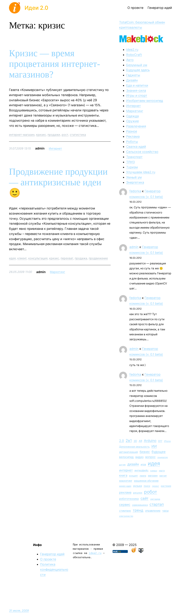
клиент (22, 258)
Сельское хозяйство (142, 152)
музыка (137, 485)
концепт (133, 475)
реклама (125, 492)
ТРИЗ (130, 162)
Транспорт (134, 157)
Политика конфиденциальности (54, 569)
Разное (131, 131)
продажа (81, 258)
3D (135, 440)
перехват (67, 258)
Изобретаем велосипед (144, 100)
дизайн (133, 464)
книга (123, 475)
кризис (41, 134)
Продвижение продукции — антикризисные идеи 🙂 (58, 182)
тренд (138, 510)
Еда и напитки (137, 85)
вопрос (150, 457)
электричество (126, 516)
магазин (153, 475)
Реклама (133, 136)
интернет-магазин (21, 134)
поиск (147, 486)
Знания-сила (136, 90)
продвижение (98, 258)
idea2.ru (132, 49)
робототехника (129, 498)
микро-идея (125, 486)
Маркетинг (57, 272)
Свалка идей (136, 146)
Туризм (132, 167)
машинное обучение (146, 480)
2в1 (129, 440)
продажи (54, 134)
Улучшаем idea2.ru (140, 172)
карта (162, 470)
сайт (144, 498)
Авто (130, 60)
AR (140, 440)
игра (143, 464)
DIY (160, 441)
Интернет (55, 148)
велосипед (126, 457)
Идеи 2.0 (36, 7)
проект (155, 486)
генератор (162, 457)
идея (12, 258)
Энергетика (135, 182)
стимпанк (125, 510)
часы (165, 510)
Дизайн (132, 80)
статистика (78, 134)
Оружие (132, 121)
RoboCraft (134, 55)
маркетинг (125, 480)
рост (65, 134)
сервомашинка (140, 505)
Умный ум (134, 177)
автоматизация (128, 451)
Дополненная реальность (134, 446)
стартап (157, 504)
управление (152, 510)
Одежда (132, 116)
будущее (159, 452)
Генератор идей (52, 554)
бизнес (145, 452)
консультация (38, 258)
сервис (124, 504)
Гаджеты (133, 75)
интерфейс (141, 470)
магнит (163, 475)
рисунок (137, 492)
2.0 (121, 441)
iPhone (167, 441)
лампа (143, 475)
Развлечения (136, 126)
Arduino (150, 441)
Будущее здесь (138, 70)
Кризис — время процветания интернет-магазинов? (54, 63)
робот (150, 492)
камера (153, 471)
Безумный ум (136, 65)
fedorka (135, 191)
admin (134, 247)
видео (139, 457)
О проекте (48, 559)
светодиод (155, 499)
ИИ (154, 446)
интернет (126, 470)
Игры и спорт (136, 95)
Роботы (132, 141)
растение (166, 486)
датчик (122, 465)
